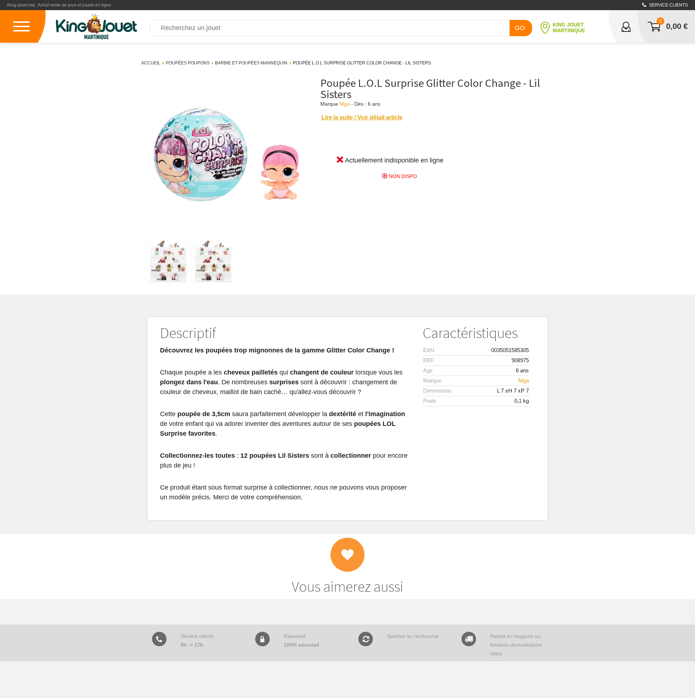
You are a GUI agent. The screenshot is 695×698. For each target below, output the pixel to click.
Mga (345, 104)
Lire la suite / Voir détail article (362, 117)
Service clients (668, 5)
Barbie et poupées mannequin (251, 62)
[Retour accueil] (96, 26)
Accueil (150, 62)
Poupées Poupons (188, 62)
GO (520, 27)
